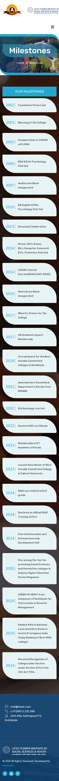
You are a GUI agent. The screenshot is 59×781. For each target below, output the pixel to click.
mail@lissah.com (20, 706)
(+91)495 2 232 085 (22, 711)
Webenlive (8, 765)
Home (20, 62)
